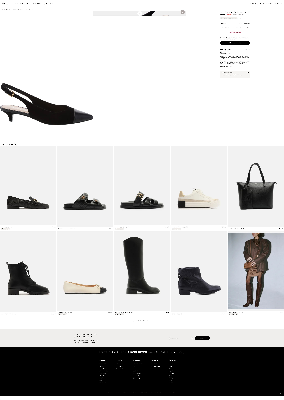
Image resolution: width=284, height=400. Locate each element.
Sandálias (171, 378)
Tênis (170, 375)
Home (4, 9)
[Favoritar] (249, 12)
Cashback (102, 366)
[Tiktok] (115, 352)
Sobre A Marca (103, 363)
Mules (170, 380)
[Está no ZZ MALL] (163, 352)
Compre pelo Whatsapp (177, 352)
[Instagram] (109, 352)
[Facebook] (112, 352)
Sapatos (22, 3)
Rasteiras (171, 382)
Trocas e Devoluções (137, 373)
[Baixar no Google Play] (142, 352)
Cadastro (134, 366)
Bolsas (28, 3)
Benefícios (102, 378)
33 (222, 27)
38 (240, 27)
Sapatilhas (171, 370)
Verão (101, 380)
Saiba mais (239, 18)
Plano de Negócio (119, 366)
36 (233, 27)
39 (244, 27)
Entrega (134, 368)
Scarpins (171, 368)
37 (237, 27)
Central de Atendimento (137, 363)
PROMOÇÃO (40, 3)
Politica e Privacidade (156, 366)
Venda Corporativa (103, 370)
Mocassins (171, 373)
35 (229, 27)
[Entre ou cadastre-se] (278, 3)
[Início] (5, 3)
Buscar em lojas (236, 42)
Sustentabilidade (103, 373)
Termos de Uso (154, 363)
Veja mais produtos (142, 320)
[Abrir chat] (280, 393)
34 (225, 27)
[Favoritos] (275, 3)
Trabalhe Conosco (103, 368)
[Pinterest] (117, 352)
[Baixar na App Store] (132, 352)
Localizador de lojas (136, 378)
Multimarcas (118, 363)
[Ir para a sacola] (281, 3)
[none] (191, 338)
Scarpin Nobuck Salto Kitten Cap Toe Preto (20, 9)
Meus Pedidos (135, 370)
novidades (16, 3)
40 (248, 27)
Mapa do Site (102, 375)
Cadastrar (202, 338)
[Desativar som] (183, 12)
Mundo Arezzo (103, 382)
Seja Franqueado (119, 368)
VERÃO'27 (34, 3)
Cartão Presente (136, 375)
